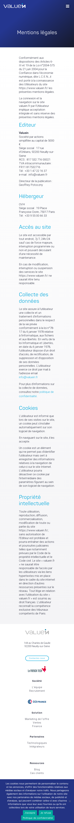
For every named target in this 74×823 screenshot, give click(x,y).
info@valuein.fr (28, 377)
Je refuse (45, 812)
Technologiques (37, 743)
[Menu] (68, 6)
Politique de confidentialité (38, 818)
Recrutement (37, 690)
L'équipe (37, 687)
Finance (37, 726)
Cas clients (37, 773)
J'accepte (30, 812)
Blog (37, 769)
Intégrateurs (37, 746)
